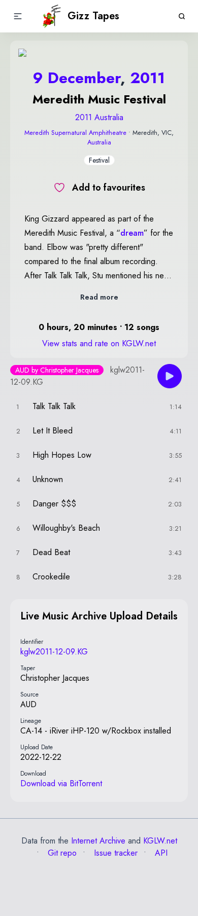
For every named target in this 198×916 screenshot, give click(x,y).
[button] (17, 16)
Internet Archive (98, 841)
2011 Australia (99, 117)
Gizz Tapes (93, 16)
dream (132, 233)
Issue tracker (114, 853)
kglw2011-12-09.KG (54, 651)
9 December (76, 78)
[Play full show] (169, 376)
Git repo (61, 853)
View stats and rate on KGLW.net (99, 343)
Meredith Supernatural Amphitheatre (75, 132)
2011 (147, 78)
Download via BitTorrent (61, 783)
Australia (99, 142)
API (160, 853)
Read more (99, 297)
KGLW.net (160, 841)
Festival (99, 160)
